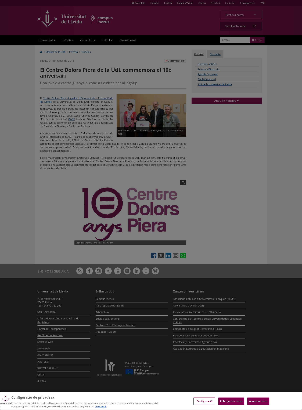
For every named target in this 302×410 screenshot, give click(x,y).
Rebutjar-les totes (231, 401)
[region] (151, 401)
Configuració (205, 401)
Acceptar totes (258, 401)
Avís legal (100, 406)
